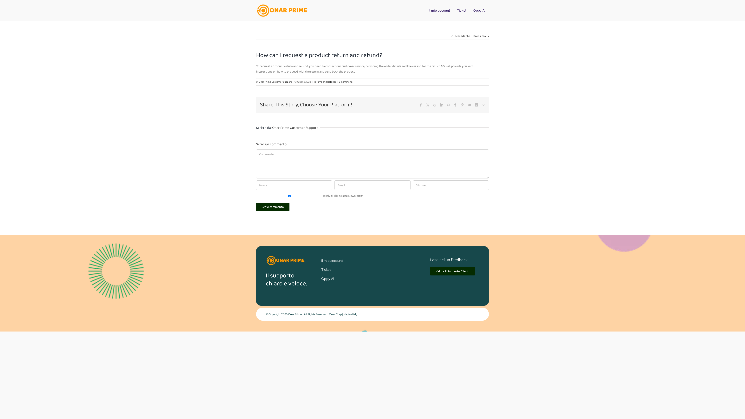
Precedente (462, 36)
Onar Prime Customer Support (275, 82)
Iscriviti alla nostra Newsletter (343, 195)
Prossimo (479, 36)
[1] (281, 5)
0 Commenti (346, 82)
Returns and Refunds (325, 82)
